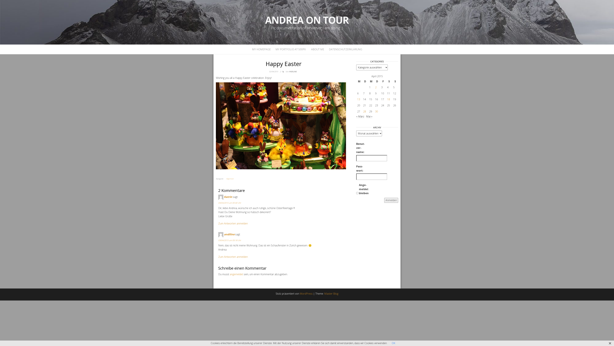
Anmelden (391, 200)
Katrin (228, 197)
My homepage (261, 49)
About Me (317, 49)
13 (358, 99)
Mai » (369, 116)
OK (393, 343)
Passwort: (359, 168)
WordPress (306, 293)
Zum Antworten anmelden (233, 223)
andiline (293, 71)
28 (364, 111)
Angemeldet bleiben (364, 189)
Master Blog (331, 293)
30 (376, 111)
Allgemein (230, 178)
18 (388, 99)
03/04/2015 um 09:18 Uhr (229, 240)
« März (360, 116)
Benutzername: (360, 148)
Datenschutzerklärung (345, 49)
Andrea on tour (307, 20)
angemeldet (236, 274)
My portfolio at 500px (291, 49)
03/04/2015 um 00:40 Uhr (229, 203)
